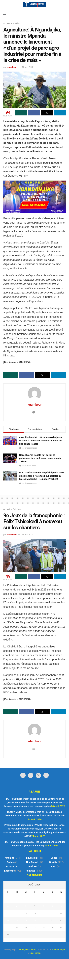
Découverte (11, 866)
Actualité (9, 857)
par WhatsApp (58, 950)
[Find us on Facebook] (23, 775)
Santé (54, 857)
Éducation (31, 857)
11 (17, 913)
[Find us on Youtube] (46, 775)
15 (52, 913)
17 (8, 920)
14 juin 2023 (27, 534)
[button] (4, 13)
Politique (17, 509)
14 (43, 913)
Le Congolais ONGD (27, 950)
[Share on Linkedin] (60, 112)
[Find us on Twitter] (38, 775)
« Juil (33, 939)
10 (8, 913)
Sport (53, 866)
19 (25, 920)
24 (8, 927)
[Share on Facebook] (34, 112)
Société (16, 23)
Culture (11, 862)
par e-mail (35, 953)
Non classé (32, 862)
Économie (9, 870)
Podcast (32, 866)
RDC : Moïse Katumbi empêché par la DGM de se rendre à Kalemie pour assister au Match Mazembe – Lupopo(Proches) (41, 475)
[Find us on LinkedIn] (30, 775)
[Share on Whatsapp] (21, 112)
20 (34, 920)
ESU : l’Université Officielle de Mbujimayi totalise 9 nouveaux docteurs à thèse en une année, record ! (40, 440)
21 (43, 920)
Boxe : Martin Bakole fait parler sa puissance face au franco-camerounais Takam (40, 458)
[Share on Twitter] (47, 112)
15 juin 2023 (27, 67)
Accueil (6, 23)
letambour (12, 67)
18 (17, 920)
